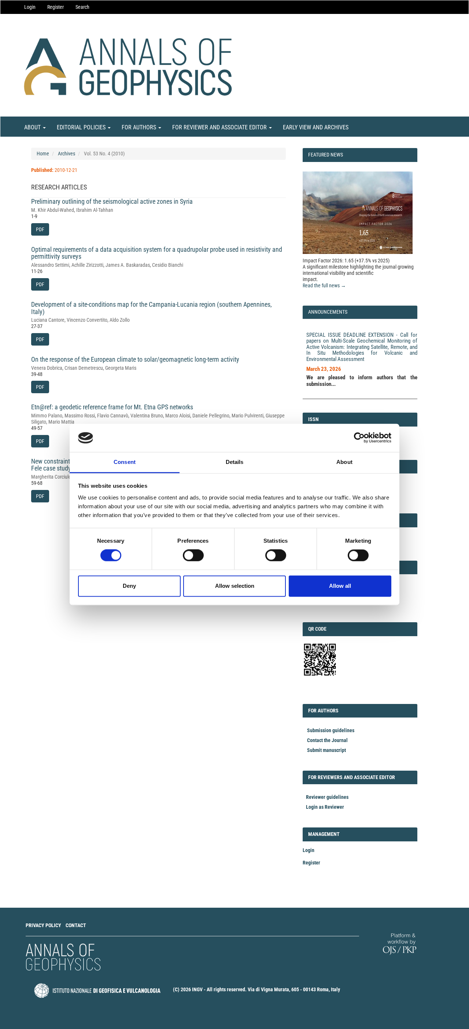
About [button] (33, 127)
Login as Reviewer (325, 807)
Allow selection (234, 586)
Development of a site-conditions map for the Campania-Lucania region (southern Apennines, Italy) (151, 308)
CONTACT (76, 925)
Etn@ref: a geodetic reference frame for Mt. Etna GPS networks (112, 407)
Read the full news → (324, 285)
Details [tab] (235, 462)
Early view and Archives (315, 127)
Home (43, 153)
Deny (129, 586)
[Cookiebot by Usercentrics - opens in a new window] (359, 437)
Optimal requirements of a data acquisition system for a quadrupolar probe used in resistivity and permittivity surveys (156, 253)
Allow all (340, 586)
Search (82, 7)
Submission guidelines (330, 730)
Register (55, 7)
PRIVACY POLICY (43, 925)
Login (30, 7)
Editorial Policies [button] (82, 127)
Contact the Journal (327, 740)
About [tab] (344, 462)
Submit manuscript (326, 750)
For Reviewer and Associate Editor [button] (220, 127)
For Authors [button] (140, 127)
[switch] (193, 555)
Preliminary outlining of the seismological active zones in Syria (112, 201)
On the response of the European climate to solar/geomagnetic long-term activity (135, 359)
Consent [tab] (125, 462)
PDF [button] (40, 229)
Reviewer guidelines (327, 797)
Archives (66, 153)
